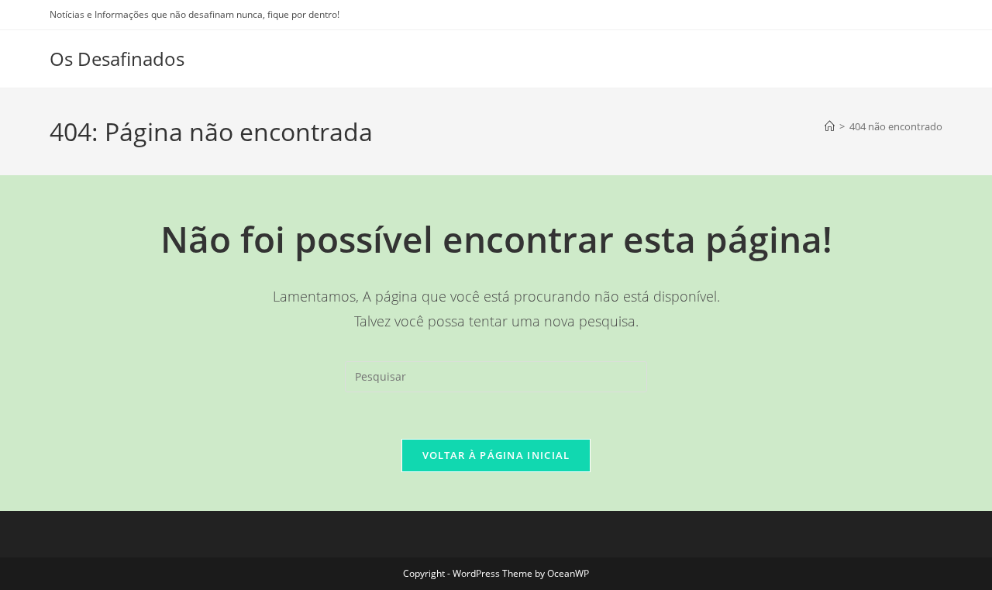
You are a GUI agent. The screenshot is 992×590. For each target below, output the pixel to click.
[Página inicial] (830, 126)
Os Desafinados (117, 58)
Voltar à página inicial (496, 455)
